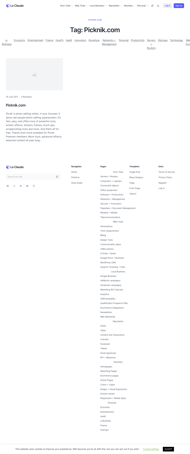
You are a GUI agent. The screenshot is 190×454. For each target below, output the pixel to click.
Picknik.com (16, 105)
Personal (141, 5)
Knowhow (94, 40)
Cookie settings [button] (151, 449)
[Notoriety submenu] (134, 6)
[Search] (57, 176)
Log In (167, 5)
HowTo (60, 40)
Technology (176, 40)
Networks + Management (109, 42)
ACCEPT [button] (168, 449)
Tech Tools (65, 5)
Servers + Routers (151, 44)
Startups (163, 40)
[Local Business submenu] (106, 6)
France (49, 40)
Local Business (97, 5)
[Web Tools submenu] (86, 6)
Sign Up (178, 5)
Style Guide (76, 183)
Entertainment (35, 40)
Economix (19, 40)
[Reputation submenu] (121, 6)
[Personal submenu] (147, 6)
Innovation (80, 40)
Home (74, 172)
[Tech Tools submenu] (72, 6)
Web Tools (80, 5)
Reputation (114, 5)
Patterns (75, 177)
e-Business (7, 42)
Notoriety (128, 5)
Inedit (69, 40)
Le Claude (17, 5)
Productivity (138, 40)
